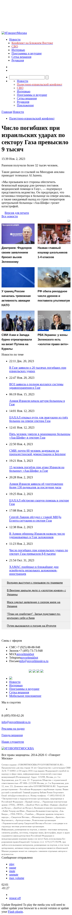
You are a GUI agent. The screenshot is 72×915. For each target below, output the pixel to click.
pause (12, 867)
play (11, 864)
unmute (13, 874)
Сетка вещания (21, 56)
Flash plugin (15, 911)
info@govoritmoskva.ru (33, 661)
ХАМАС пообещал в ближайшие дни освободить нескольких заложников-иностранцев (34, 570)
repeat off (15, 898)
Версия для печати (17, 212)
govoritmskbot (25, 654)
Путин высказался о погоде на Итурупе (31, 625)
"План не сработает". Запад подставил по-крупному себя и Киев (34, 615)
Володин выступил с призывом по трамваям (35, 582)
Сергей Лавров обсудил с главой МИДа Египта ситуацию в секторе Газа (35, 518)
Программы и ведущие (27, 53)
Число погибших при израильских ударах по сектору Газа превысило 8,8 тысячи (38, 552)
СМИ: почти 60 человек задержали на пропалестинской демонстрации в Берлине (37, 452)
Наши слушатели (13, 741)
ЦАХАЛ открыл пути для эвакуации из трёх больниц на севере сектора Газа (38, 419)
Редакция (18, 60)
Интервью (18, 50)
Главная (7, 112)
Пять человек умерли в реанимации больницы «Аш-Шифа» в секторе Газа (39, 435)
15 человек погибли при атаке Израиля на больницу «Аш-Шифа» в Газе (36, 469)
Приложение (25, 105)
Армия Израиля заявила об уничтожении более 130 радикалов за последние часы (36, 485)
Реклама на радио (13, 728)
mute (12, 871)
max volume (16, 878)
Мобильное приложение (25, 695)
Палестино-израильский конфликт (32, 118)
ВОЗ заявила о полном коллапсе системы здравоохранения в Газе (36, 386)
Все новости (10, 216)
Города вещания (12, 735)
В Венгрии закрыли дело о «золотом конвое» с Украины (36, 592)
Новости (15, 39)
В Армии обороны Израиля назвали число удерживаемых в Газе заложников (37, 535)
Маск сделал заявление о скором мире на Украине (33, 604)
